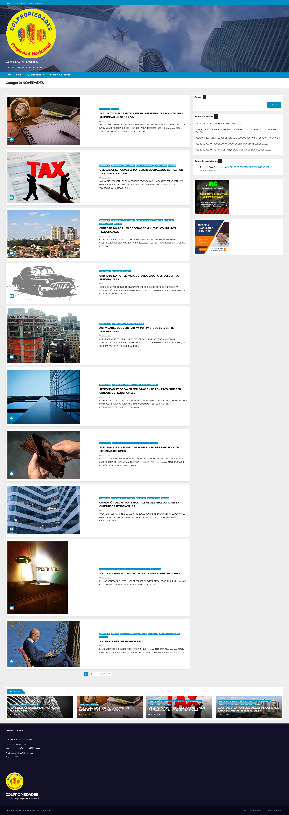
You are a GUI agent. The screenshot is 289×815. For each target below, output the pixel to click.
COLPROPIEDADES (22, 62)
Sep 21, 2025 (17, 714)
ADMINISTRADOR (105, 165)
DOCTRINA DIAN (168, 220)
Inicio (9, 3)
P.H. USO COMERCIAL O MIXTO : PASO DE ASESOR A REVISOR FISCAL (140, 573)
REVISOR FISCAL (156, 569)
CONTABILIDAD (158, 220)
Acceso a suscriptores (34, 3)
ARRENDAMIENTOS (116, 165)
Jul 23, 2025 (106, 284)
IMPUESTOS (34, 704)
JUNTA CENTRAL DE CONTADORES (169, 633)
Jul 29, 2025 (106, 121)
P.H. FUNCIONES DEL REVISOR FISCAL (122, 641)
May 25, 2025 (106, 646)
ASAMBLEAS (103, 569)
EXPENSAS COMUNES (160, 165)
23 (103, 674)
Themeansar (46, 810)
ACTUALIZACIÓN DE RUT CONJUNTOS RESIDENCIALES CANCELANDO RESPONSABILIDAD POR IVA (104, 710)
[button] (281, 75)
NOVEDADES (114, 109)
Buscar (198, 97)
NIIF (139, 569)
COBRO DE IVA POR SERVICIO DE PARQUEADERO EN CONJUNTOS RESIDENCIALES (233, 150)
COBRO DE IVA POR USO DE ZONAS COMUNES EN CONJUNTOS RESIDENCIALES (231, 144)
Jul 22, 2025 (106, 455)
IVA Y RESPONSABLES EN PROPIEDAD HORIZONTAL (219, 123)
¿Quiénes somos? (19, 3)
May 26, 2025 (106, 578)
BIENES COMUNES (129, 165)
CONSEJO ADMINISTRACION (144, 165)
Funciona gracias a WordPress (16, 810)
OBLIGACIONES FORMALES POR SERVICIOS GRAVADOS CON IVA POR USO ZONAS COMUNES (237, 138)
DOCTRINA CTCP (104, 109)
